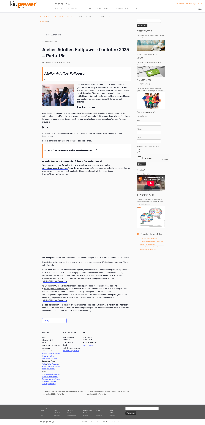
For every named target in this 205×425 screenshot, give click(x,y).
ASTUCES (87, 9)
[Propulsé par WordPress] (104, 421)
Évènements (49, 17)
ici (50, 121)
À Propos (43, 412)
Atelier (44, 364)
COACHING (73, 9)
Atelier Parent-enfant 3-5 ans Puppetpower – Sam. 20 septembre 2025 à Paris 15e (64, 392)
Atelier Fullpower (52, 364)
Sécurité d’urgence (110, 98)
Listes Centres (99, 408)
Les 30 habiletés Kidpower (149, 238)
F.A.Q (42, 415)
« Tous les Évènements (51, 35)
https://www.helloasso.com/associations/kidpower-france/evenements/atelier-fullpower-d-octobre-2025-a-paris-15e (51, 379)
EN (113, 412)
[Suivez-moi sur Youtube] (66, 4)
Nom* (139, 120)
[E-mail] (56, 4)
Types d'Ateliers (60, 17)
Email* (139, 137)
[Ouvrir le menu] (196, 9)
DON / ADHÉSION (121, 9)
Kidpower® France (91, 421)
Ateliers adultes (47, 366)
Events (55, 410)
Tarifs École (70, 412)
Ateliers (55, 408)
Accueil (42, 17)
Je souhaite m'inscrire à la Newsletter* (148, 146)
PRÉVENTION (102, 9)
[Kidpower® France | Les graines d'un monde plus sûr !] (23, 4)
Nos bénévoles (113, 408)
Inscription (99, 415)
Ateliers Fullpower (72, 17)
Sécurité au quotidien (105, 96)
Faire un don (70, 410)
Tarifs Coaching (58, 412)
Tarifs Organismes (71, 415)
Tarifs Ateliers (57, 415)
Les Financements (87, 410)
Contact (42, 410)
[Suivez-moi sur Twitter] (59, 4)
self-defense (51, 369)
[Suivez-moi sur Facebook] (63, 4)
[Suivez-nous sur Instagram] (69, 4)
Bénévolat (85, 415)
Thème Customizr (118, 421)
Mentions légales (45, 408)
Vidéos (68, 408)
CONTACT (138, 9)
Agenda (50, 265)
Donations (85, 412)
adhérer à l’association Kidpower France (71, 161)
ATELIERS (59, 9)
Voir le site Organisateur (71, 351)
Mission (98, 410)
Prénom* (139, 129)
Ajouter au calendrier (54, 321)
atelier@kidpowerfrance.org (55, 168)
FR (110, 412)
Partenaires (86, 408)
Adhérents (98, 412)
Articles (111, 410)
